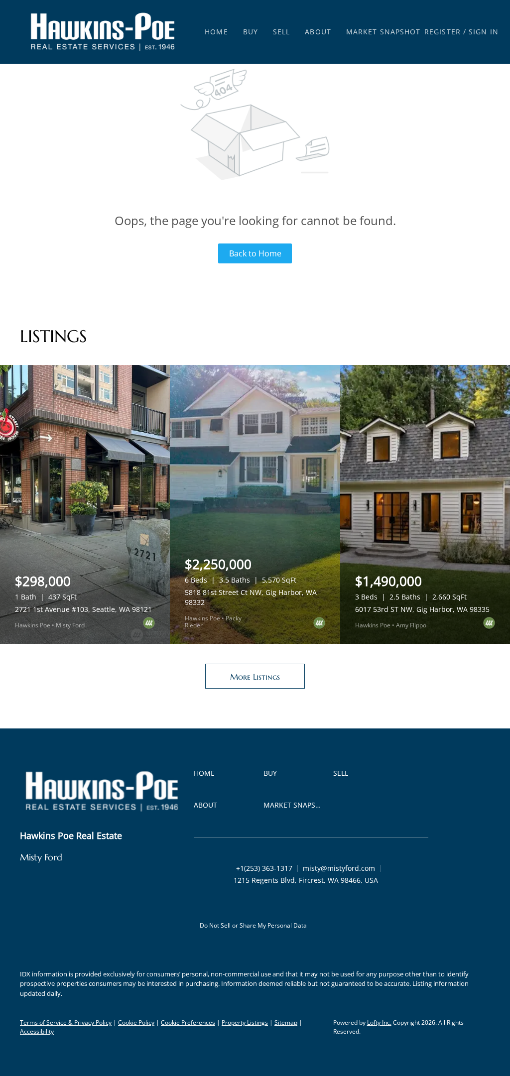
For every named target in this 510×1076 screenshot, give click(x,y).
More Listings (255, 677)
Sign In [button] (484, 31)
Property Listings (245, 1022)
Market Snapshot (383, 31)
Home (216, 31)
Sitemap (285, 1022)
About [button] (318, 31)
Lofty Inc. (379, 1022)
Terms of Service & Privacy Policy (66, 1022)
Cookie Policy (136, 1022)
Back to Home (255, 253)
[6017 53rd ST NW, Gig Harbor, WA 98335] (425, 504)
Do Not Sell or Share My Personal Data (253, 925)
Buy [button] (250, 31)
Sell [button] (281, 31)
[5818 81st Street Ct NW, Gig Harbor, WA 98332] (255, 504)
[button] (102, 32)
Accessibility (37, 1031)
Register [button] (442, 31)
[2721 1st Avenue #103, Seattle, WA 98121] (85, 504)
